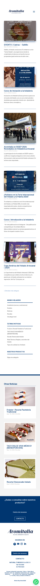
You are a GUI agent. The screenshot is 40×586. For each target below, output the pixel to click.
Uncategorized (11, 317)
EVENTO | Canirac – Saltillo (16, 45)
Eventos (15, 47)
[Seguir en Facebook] (14, 544)
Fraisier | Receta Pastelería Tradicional (19, 328)
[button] (36, 582)
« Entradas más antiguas (11, 291)
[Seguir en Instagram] (22, 544)
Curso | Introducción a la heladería (19, 220)
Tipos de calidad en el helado (16, 345)
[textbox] (12, 357)
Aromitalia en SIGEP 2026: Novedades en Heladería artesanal (19, 148)
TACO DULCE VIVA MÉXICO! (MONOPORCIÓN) (19, 447)
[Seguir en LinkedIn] (25, 544)
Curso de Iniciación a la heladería (18, 91)
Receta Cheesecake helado (15, 336)
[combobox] (20, 357)
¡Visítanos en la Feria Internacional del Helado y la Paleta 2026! (19, 196)
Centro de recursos (20, 512)
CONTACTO (20, 519)
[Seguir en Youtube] (18, 544)
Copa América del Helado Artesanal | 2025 (19, 267)
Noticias (9, 311)
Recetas (9, 314)
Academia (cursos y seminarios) (17, 305)
